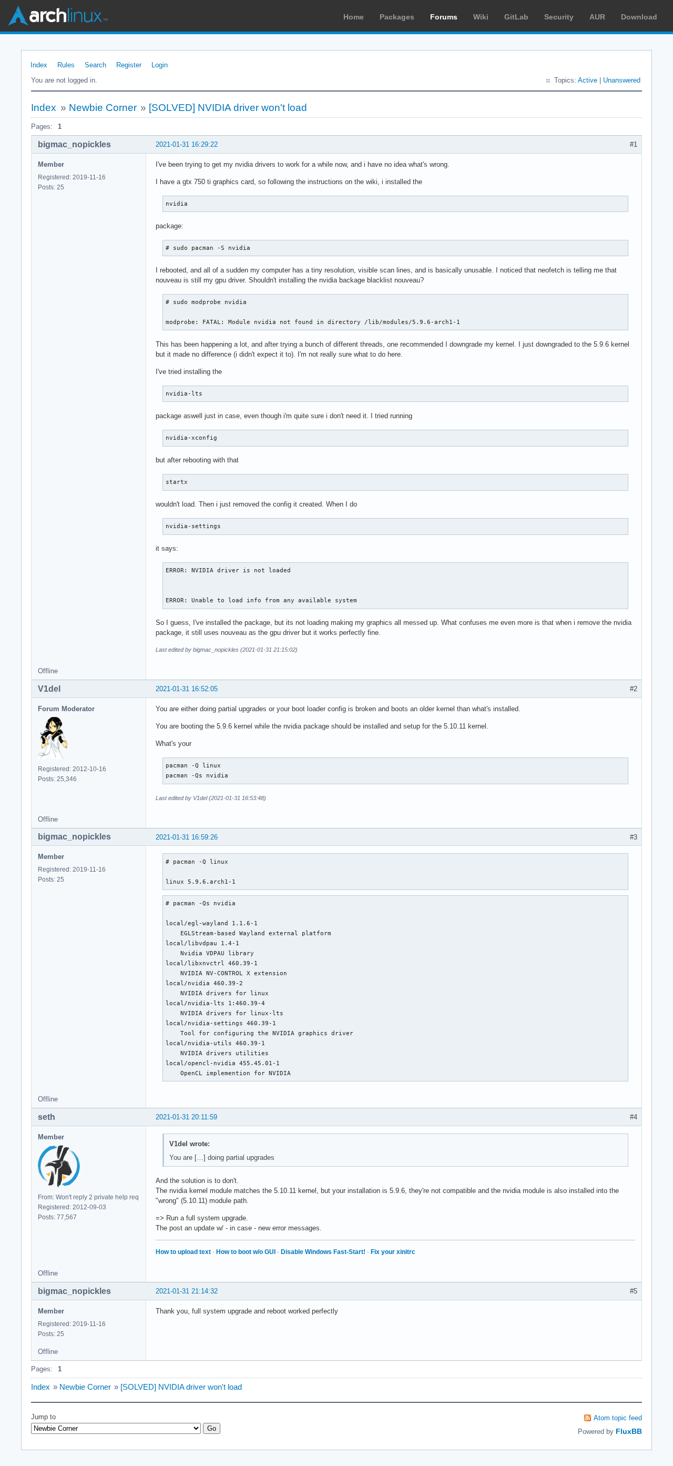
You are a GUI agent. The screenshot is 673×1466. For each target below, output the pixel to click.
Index (38, 65)
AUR (597, 17)
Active (587, 80)
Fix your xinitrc (393, 1252)
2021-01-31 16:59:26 (187, 837)
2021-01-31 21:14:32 (187, 1291)
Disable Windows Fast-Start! (323, 1252)
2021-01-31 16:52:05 (187, 689)
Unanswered (621, 80)
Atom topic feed (618, 1418)
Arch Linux (58, 15)
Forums (443, 17)
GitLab (516, 17)
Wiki (480, 17)
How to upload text (183, 1252)
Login (159, 65)
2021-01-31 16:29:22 (187, 144)
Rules (66, 65)
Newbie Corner (103, 107)
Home (353, 17)
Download (639, 17)
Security (559, 17)
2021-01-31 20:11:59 (186, 1117)
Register (128, 65)
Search (95, 65)
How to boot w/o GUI (246, 1252)
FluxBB (629, 1431)
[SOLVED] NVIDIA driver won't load (228, 107)
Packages (397, 17)
